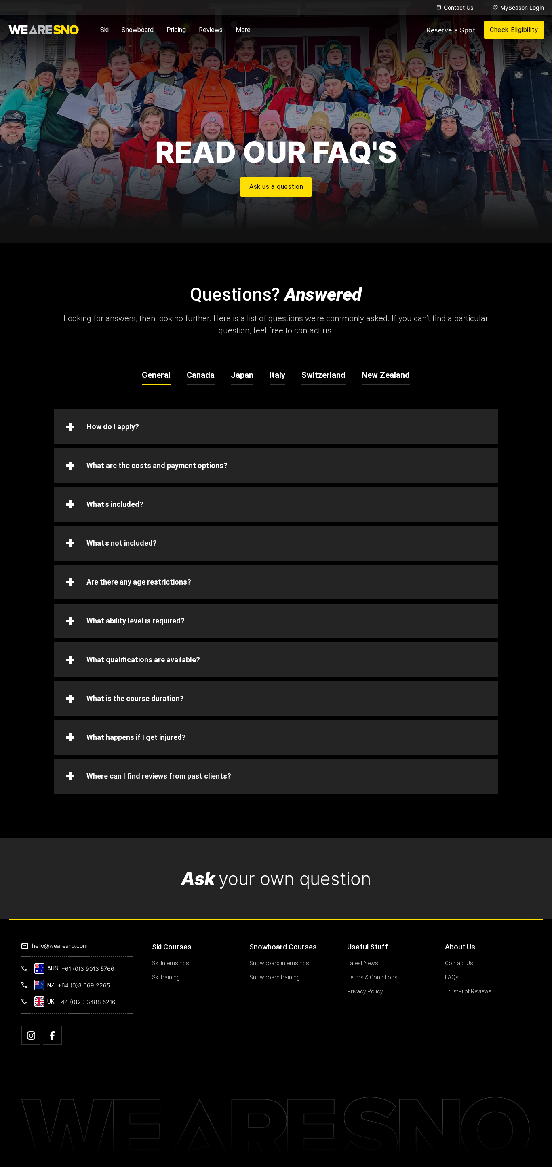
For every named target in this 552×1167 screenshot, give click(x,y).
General (156, 375)
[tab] (156, 375)
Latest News (362, 963)
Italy (277, 375)
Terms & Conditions (372, 977)
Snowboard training (274, 977)
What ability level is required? (135, 620)
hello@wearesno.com (60, 945)
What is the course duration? (135, 698)
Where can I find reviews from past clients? (158, 776)
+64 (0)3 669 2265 (84, 985)
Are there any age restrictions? (138, 582)
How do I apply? (112, 426)
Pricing (176, 30)
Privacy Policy (365, 991)
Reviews (211, 30)
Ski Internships (170, 963)
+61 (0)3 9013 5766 (87, 968)
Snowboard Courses (283, 946)
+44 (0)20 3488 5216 (86, 1001)
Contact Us (458, 7)
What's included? (114, 504)
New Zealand (386, 375)
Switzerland (323, 375)
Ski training (166, 977)
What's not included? (121, 543)
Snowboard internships (279, 963)
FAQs (452, 977)
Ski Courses (172, 946)
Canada (201, 375)
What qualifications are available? (143, 659)
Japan (242, 375)
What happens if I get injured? (136, 737)
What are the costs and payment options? (157, 465)
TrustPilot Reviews (468, 991)
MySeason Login (522, 7)
